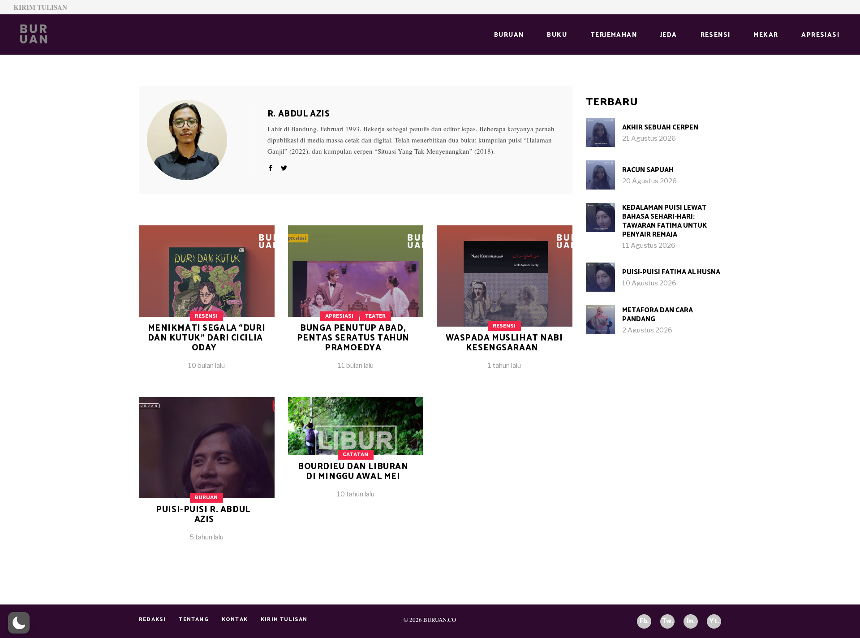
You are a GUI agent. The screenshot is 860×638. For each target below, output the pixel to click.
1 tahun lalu (504, 366)
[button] (19, 623)
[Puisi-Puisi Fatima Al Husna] (600, 277)
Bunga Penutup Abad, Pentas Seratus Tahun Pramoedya (353, 338)
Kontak (235, 619)
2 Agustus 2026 (647, 330)
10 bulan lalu (206, 366)
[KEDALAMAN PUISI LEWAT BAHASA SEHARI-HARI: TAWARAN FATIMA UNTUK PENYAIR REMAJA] (600, 217)
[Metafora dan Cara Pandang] (600, 319)
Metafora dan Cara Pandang (657, 315)
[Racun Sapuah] (600, 175)
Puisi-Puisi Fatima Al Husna (671, 272)
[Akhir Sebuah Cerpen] (600, 132)
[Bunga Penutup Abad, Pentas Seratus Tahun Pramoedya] (356, 304)
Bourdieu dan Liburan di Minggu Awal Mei (353, 471)
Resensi (206, 316)
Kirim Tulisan (40, 7)
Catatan (355, 454)
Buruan (206, 497)
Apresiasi (339, 316)
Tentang (193, 619)
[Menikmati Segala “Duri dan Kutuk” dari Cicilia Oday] (201, 140)
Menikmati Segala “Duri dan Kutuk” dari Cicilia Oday (207, 338)
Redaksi (152, 619)
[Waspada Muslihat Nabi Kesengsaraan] (504, 304)
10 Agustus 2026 (649, 283)
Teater (375, 316)
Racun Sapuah (648, 170)
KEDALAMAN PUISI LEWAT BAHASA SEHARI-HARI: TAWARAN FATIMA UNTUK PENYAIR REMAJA (664, 221)
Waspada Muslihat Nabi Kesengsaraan (504, 343)
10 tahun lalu (355, 494)
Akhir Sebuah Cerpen (660, 127)
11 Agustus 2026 (648, 245)
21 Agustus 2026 (649, 138)
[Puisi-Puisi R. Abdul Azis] (207, 476)
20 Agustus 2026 (649, 181)
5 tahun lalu (206, 537)
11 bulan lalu (356, 366)
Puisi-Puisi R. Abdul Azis (203, 514)
